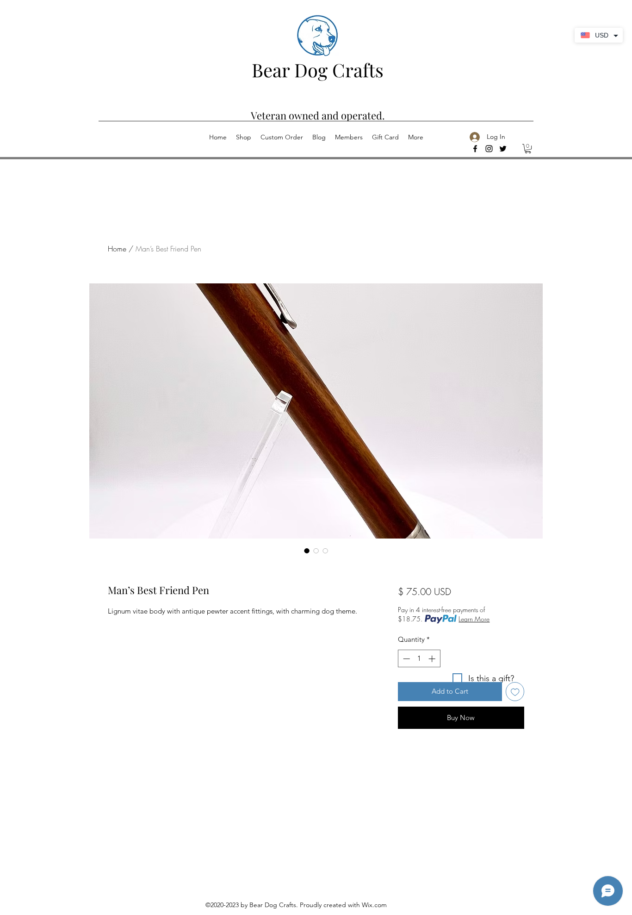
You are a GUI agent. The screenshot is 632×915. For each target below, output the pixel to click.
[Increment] (433, 658)
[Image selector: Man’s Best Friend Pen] (306, 550)
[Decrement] (405, 658)
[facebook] (475, 148)
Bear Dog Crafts (318, 69)
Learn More (474, 618)
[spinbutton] (419, 658)
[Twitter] (503, 148)
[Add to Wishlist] (515, 691)
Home (117, 249)
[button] (527, 148)
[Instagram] (489, 148)
